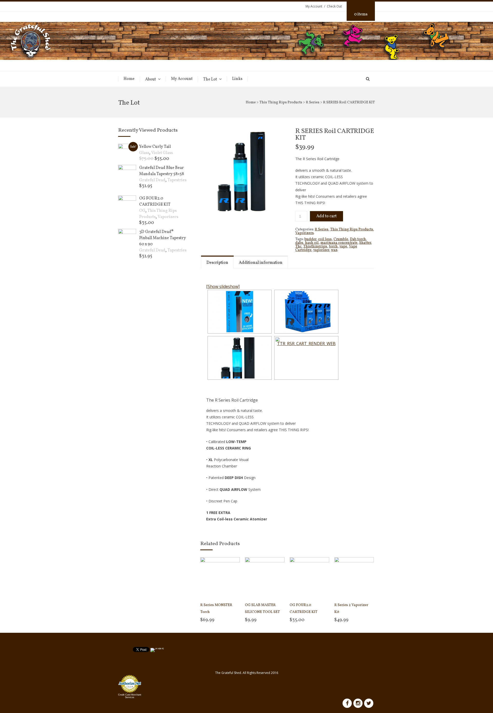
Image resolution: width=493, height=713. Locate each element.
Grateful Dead (152, 180)
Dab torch (358, 239)
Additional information (260, 263)
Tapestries (176, 180)
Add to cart (326, 216)
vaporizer (321, 250)
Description (217, 263)
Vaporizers (304, 233)
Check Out (334, 6)
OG (142, 211)
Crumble (341, 239)
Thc (298, 246)
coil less (325, 239)
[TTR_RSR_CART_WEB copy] (244, 171)
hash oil (312, 242)
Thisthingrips (315, 246)
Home (129, 79)
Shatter (365, 242)
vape (343, 246)
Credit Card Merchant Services (129, 696)
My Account (314, 6)
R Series (312, 102)
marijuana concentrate (338, 242)
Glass (144, 153)
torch (333, 246)
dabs (299, 242)
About (150, 79)
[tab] (217, 262)
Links (237, 79)
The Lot (210, 79)
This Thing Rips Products (280, 102)
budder (310, 239)
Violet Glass (162, 153)
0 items (360, 14)
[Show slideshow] (223, 286)
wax (334, 250)
